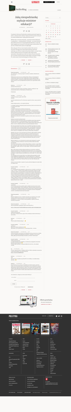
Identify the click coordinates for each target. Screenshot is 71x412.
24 (55, 34)
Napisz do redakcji (12, 381)
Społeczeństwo (53, 358)
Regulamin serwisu (30, 377)
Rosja (24, 347)
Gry (37, 350)
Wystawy (38, 347)
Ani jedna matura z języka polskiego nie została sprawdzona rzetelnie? (53, 87)
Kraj (9, 357)
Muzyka (38, 342)
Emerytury (25, 355)
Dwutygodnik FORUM (12, 392)
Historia (52, 355)
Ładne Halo (38, 392)
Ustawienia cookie (30, 385)
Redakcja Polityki (12, 377)
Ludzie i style (52, 357)
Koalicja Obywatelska (13, 364)
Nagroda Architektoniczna (41, 354)
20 (46, 34)
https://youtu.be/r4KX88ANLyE (17, 252)
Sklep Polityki (53, 373)
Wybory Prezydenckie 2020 (14, 359)
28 (48, 36)
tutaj (30, 45)
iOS (46, 381)
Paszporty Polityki (40, 352)
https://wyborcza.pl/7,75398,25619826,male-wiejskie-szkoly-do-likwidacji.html (26, 207)
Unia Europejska (26, 342)
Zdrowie (38, 360)
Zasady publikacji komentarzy (32, 379)
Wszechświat (39, 362)
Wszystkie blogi (53, 349)
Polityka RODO (29, 383)
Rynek (24, 353)
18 (57, 32)
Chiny (24, 349)
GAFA (24, 362)
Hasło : (15, 280)
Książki (37, 341)
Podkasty (52, 363)
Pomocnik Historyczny (13, 342)
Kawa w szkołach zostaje (52, 74)
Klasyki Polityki (53, 360)
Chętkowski (52, 347)
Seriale (37, 346)
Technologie (38, 363)
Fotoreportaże (53, 365)
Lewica (10, 362)
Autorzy (51, 368)
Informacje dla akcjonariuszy (32, 387)
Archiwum (52, 366)
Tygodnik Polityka (12, 341)
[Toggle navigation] (11, 2)
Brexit (24, 341)
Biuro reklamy (11, 379)
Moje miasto (52, 362)
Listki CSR (25, 363)
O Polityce (10, 385)
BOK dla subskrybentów (13, 383)
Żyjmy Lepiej (11, 349)
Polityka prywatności (31, 381)
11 (57, 30)
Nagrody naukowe (39, 366)
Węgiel (24, 358)
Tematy (51, 370)
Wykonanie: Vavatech (44, 392)
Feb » (49, 38)
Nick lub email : (14, 277)
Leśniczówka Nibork (27, 392)
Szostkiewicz (52, 344)
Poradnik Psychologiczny (14, 344)
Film (37, 344)
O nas (51, 371)
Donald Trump (25, 344)
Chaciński (52, 346)
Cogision (36, 392)
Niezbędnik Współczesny (14, 346)
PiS (9, 361)
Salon (10, 347)
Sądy (10, 367)
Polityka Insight (19, 392)
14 (48, 32)
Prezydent (11, 365)
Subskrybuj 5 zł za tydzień (45, 304)
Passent (51, 341)
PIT (23, 357)
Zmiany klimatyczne (40, 365)
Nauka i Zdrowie (39, 358)
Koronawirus (11, 353)
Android (48, 381)
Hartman (52, 342)
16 (53, 32)
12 (59, 30)
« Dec (46, 38)
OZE (23, 360)
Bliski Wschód (25, 346)
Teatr (37, 349)
